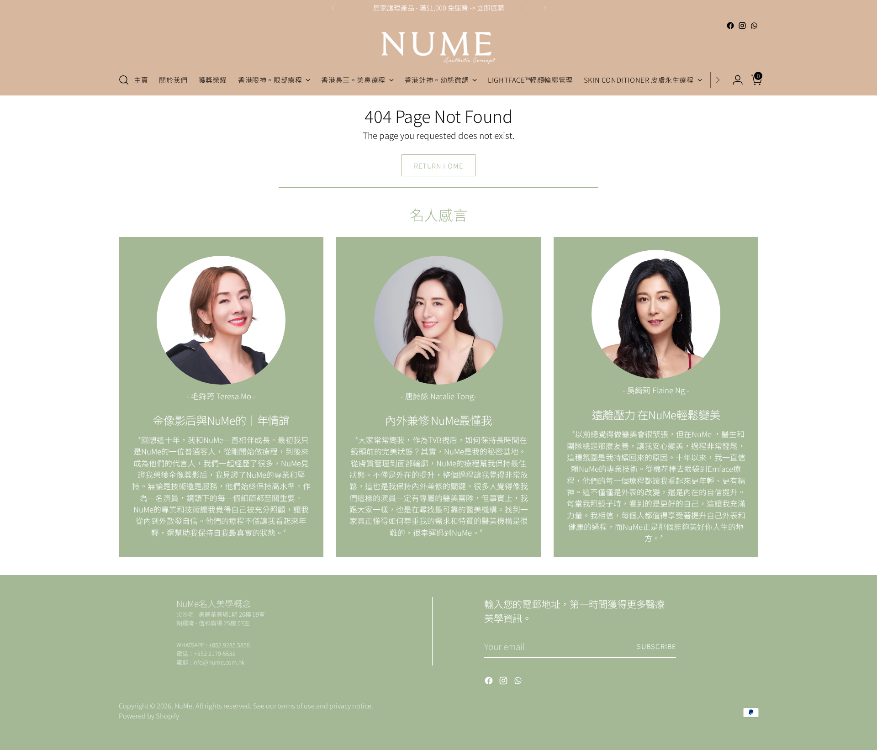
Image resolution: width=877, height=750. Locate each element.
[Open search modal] (124, 80)
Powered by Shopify (149, 715)
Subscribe (656, 646)
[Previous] (333, 8)
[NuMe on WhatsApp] (754, 25)
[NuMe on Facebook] (730, 25)
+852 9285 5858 (229, 644)
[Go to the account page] (734, 80)
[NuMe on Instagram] (742, 25)
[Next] (544, 8)
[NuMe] (438, 48)
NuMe (183, 705)
